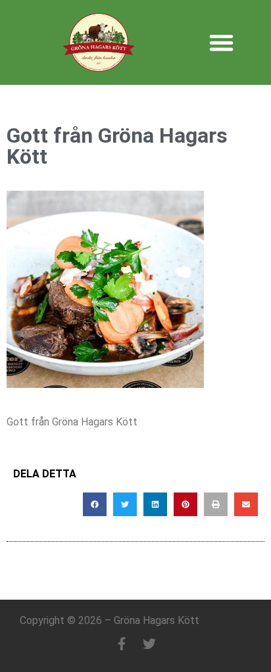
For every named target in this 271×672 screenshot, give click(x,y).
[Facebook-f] (121, 643)
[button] (221, 42)
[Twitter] (149, 643)
